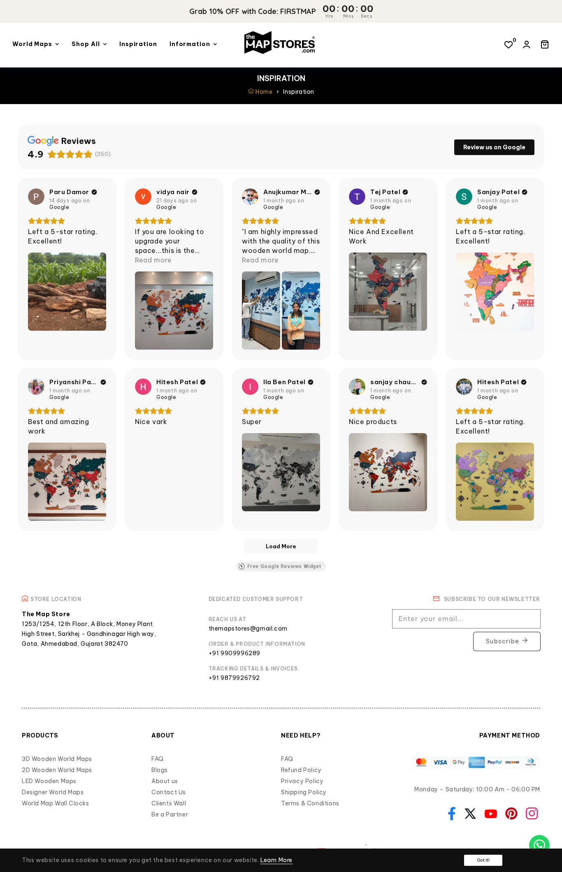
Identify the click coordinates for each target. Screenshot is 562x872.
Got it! (483, 860)
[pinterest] (509, 812)
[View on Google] (36, 196)
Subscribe (502, 641)
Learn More (276, 860)
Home (263, 91)
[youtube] (489, 813)
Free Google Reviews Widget (284, 566)
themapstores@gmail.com (248, 628)
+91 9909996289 (234, 653)
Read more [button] (153, 260)
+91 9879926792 (234, 678)
